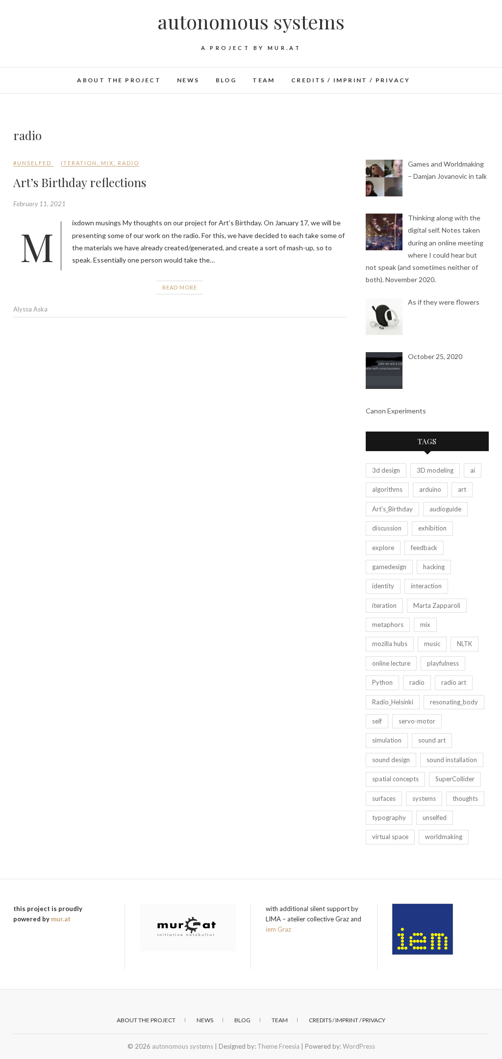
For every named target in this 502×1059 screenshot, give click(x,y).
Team (263, 80)
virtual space (390, 837)
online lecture (391, 663)
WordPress (359, 1046)
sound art (432, 740)
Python (382, 682)
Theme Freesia (278, 1046)
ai (472, 470)
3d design (386, 470)
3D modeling (435, 470)
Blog (226, 80)
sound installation (452, 760)
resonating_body (454, 702)
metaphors (387, 624)
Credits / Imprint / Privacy (350, 80)
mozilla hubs (389, 644)
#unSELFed (32, 163)
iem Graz (278, 929)
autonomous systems (251, 21)
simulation (387, 740)
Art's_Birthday (392, 509)
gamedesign (389, 567)
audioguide (445, 509)
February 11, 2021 (39, 204)
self (377, 721)
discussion (387, 528)
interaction (426, 586)
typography (389, 817)
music (432, 644)
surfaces (384, 798)
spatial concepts (395, 779)
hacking (434, 567)
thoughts (465, 798)
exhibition (432, 528)
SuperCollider (455, 779)
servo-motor (417, 721)
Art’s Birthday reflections (79, 182)
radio (128, 163)
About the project (119, 80)
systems (424, 798)
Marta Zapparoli (436, 605)
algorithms (387, 489)
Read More (179, 287)
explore (383, 548)
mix (107, 163)
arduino (430, 489)
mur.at (61, 919)
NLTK (464, 644)
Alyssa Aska (30, 309)
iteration (79, 163)
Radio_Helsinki (392, 702)
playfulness (443, 663)
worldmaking (443, 837)
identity (383, 586)
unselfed (435, 817)
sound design (391, 760)
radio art (453, 682)
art (462, 489)
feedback (424, 548)
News (188, 80)
